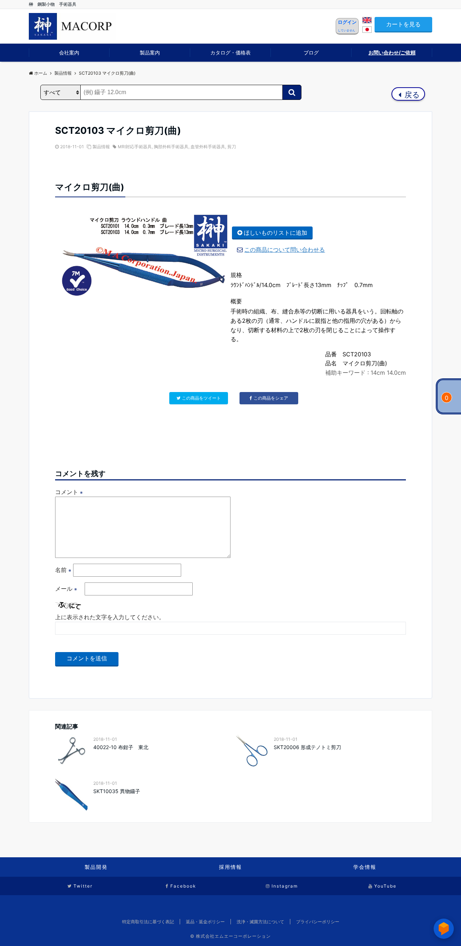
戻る (411, 94)
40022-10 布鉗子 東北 (120, 747)
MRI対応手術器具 (135, 146)
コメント (69, 492)
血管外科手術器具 (208, 146)
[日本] (367, 30)
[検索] (291, 92)
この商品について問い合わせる (284, 249)
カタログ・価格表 (230, 52)
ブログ (311, 52)
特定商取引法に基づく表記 (148, 921)
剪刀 (231, 146)
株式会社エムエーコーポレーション (233, 936)
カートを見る (403, 24)
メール (66, 588)
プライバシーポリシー (317, 921)
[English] (367, 21)
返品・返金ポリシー (205, 921)
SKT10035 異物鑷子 (116, 791)
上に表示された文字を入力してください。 (110, 617)
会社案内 (69, 52)
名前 (63, 569)
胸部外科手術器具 (171, 146)
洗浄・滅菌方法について (260, 921)
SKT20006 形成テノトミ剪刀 (307, 747)
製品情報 (101, 146)
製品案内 (150, 52)
